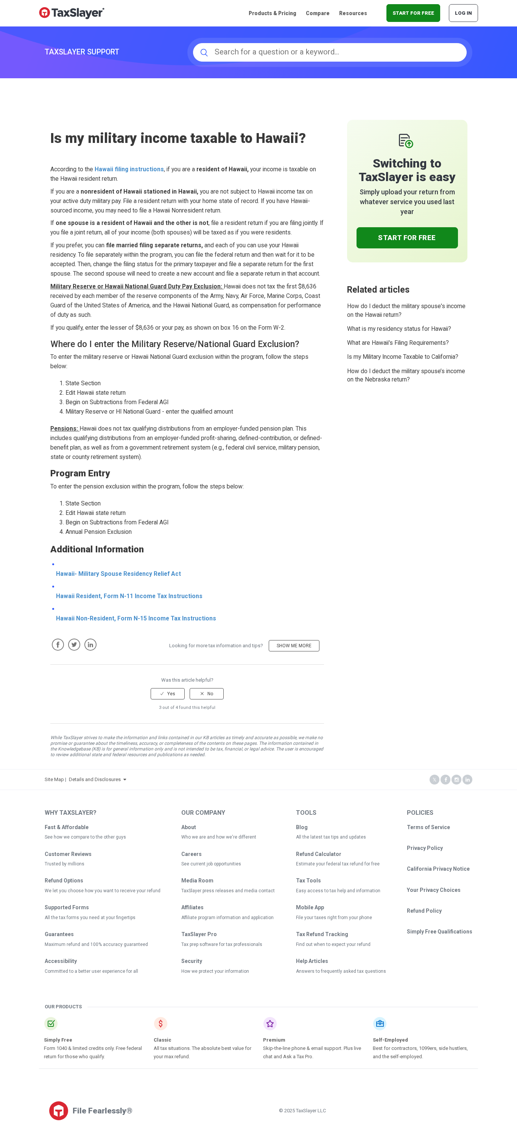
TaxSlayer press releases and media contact (228, 890)
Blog (302, 827)
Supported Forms (67, 907)
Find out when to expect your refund (333, 944)
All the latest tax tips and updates (331, 837)
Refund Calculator (318, 854)
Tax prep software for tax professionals (221, 944)
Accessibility (61, 961)
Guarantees (59, 934)
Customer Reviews (68, 854)
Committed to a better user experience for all (91, 971)
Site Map (54, 779)
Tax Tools (308, 881)
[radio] (168, 693)
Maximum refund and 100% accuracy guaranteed (96, 944)
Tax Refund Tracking (322, 934)
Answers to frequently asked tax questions (341, 971)
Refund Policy (424, 911)
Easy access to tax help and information (338, 890)
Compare (318, 13)
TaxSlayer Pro (199, 934)
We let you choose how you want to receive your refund (102, 890)
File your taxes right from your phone (334, 917)
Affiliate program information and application (227, 917)
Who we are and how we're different (218, 837)
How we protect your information (215, 971)
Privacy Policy (425, 848)
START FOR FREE (413, 13)
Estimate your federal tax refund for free (338, 864)
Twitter (74, 645)
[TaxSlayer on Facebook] (445, 780)
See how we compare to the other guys (85, 837)
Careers (191, 854)
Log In (463, 13)
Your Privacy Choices (434, 890)
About (188, 827)
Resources (353, 13)
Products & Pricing (272, 13)
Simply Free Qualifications (439, 932)
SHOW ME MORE (294, 645)
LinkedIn (90, 645)
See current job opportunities (211, 864)
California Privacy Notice (438, 869)
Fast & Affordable (67, 827)
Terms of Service (428, 827)
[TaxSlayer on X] (434, 780)
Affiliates (192, 907)
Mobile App (310, 907)
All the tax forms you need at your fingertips (90, 917)
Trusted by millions (64, 864)
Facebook (57, 645)
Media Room (197, 881)
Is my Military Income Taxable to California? (402, 356)
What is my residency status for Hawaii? (399, 329)
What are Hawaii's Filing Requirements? (398, 343)
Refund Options (64, 881)
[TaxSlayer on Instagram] (456, 780)
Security (191, 961)
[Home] (71, 13)
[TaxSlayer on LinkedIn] (467, 780)
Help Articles (312, 961)
